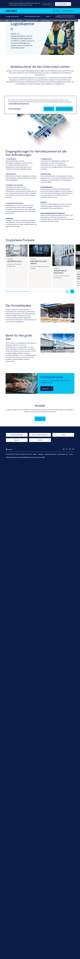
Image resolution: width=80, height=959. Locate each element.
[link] (63, 4)
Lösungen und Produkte (12, 16)
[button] (47, 4)
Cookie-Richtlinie (13, 103)
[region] (41, 105)
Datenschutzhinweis (23, 103)
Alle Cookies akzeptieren (64, 109)
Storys (48, 16)
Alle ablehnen (49, 109)
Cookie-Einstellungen (14, 108)
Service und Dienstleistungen (32, 16)
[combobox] (65, 16)
